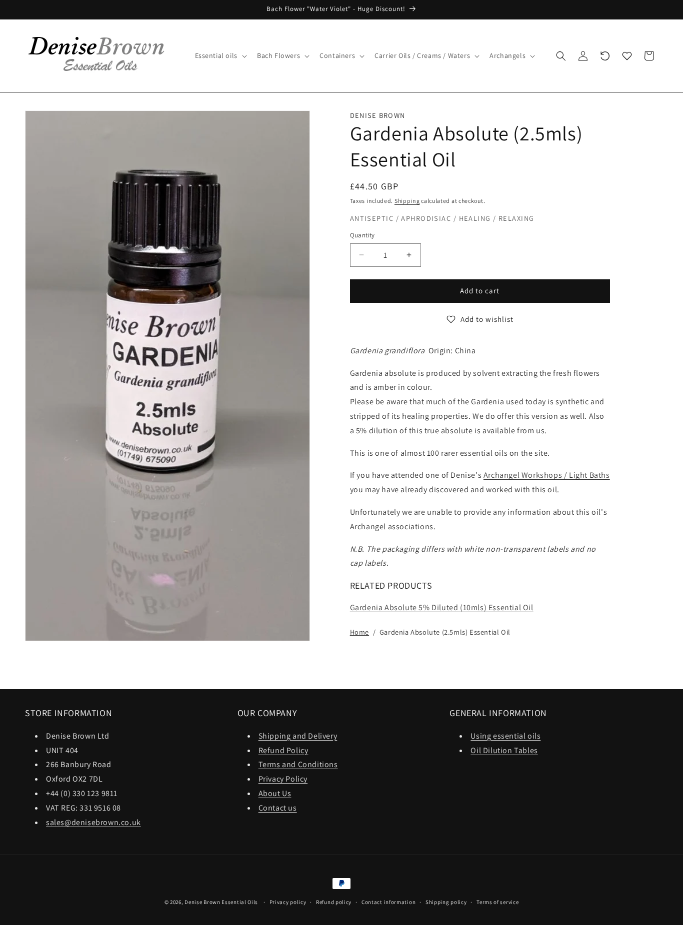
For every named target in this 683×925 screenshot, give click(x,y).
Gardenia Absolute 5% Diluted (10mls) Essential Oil (442, 607)
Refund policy (334, 901)
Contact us (277, 807)
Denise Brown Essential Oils (221, 902)
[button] (220, 55)
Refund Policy (283, 750)
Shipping (407, 200)
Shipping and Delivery (298, 735)
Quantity (362, 235)
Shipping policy (446, 901)
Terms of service (497, 901)
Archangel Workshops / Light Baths (547, 475)
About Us (275, 793)
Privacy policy (288, 901)
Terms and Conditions (298, 764)
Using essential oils (505, 735)
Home (359, 632)
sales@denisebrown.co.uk (93, 822)
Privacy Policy (283, 778)
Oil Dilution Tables (504, 750)
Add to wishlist (487, 319)
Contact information (389, 901)
